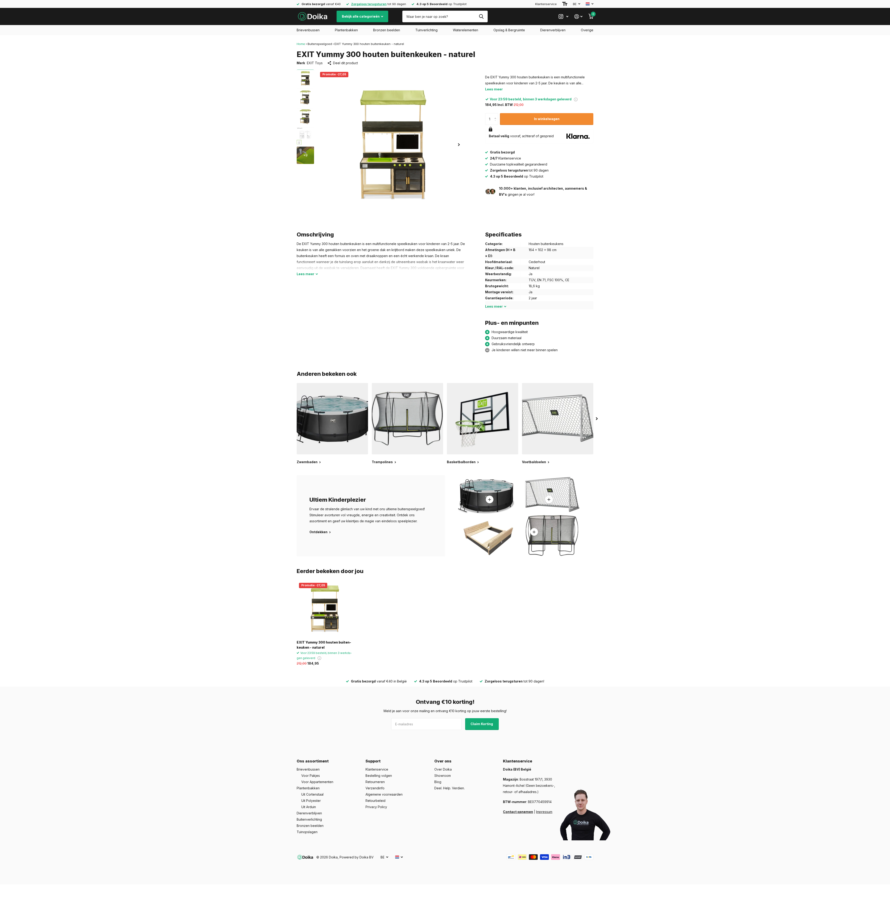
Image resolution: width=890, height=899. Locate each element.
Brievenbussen (308, 30)
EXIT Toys (315, 63)
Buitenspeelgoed (320, 44)
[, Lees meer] (563, 16)
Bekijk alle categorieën (361, 16)
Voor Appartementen (317, 782)
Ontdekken (318, 532)
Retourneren (375, 782)
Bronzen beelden (386, 30)
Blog (437, 782)
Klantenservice (546, 4)
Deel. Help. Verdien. (449, 788)
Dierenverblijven (553, 30)
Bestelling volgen (379, 776)
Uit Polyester (311, 801)
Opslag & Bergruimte (509, 30)
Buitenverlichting (309, 819)
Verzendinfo (375, 788)
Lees (305, 274)
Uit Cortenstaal (312, 794)
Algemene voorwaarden (384, 794)
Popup (576, 99)
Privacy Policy (376, 807)
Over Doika (443, 769)
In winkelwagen (546, 119)
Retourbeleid (375, 801)
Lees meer (494, 89)
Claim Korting (482, 724)
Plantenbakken (346, 30)
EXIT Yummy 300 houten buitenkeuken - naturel (324, 644)
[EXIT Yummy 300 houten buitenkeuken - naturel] (325, 608)
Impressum (544, 812)
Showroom (442, 776)
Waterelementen (465, 30)
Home (301, 44)
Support (373, 761)
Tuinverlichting (426, 30)
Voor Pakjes (310, 776)
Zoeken (481, 16)
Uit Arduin (308, 807)
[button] (459, 145)
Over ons (442, 761)
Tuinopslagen (307, 832)
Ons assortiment (313, 761)
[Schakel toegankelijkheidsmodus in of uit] (564, 4)
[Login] (578, 16)
